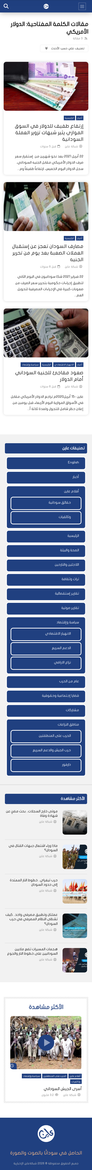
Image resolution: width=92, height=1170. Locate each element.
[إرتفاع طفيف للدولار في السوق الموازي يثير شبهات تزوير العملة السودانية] (46, 86)
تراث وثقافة (70, 579)
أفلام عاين (71, 491)
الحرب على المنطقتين (55, 736)
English (73, 462)
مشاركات (72, 710)
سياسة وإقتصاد (30, 365)
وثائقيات (65, 517)
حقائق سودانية (60, 502)
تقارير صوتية (70, 608)
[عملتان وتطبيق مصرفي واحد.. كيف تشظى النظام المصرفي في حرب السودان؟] (75, 926)
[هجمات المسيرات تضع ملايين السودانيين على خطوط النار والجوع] (75, 960)
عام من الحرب (69, 681)
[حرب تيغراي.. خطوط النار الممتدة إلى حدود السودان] (75, 891)
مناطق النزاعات (68, 724)
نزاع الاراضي (62, 662)
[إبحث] (6, 6)
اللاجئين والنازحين (67, 564)
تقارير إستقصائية (67, 593)
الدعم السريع (61, 648)
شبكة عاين (71, 146)
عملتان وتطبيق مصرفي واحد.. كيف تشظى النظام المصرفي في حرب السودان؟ (31, 919)
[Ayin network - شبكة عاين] (46, 6)
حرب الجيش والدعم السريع (52, 750)
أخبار (79, 118)
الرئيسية (69, 118)
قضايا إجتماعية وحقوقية (60, 695)
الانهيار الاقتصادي (64, 365)
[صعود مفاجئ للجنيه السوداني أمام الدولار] (46, 333)
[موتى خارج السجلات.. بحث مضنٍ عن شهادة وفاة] (75, 822)
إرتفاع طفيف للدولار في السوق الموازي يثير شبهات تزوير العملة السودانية (49, 132)
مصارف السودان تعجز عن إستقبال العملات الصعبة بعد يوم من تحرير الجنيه (47, 253)
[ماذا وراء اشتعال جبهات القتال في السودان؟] (75, 857)
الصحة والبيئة (69, 550)
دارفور (66, 764)
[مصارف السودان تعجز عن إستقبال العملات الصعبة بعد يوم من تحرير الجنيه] (46, 206)
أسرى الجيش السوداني (63, 1089)
